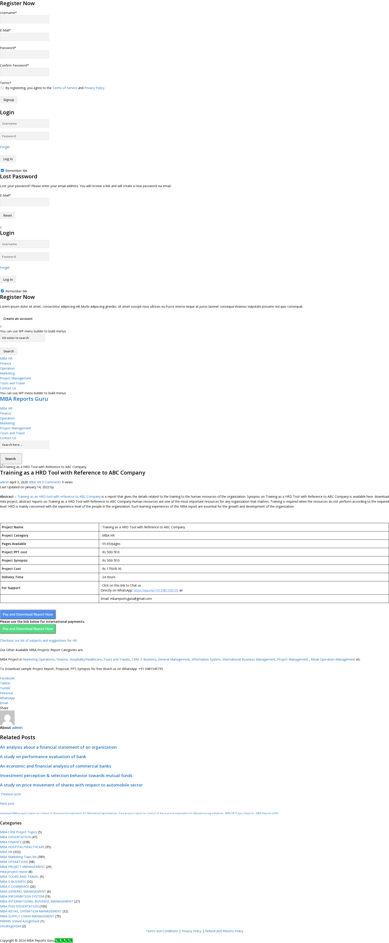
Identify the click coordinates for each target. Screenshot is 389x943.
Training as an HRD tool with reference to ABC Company (59, 496)
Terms (5, 83)
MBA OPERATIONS (14, 862)
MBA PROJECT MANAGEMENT (22, 867)
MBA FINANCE (11, 842)
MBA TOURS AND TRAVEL (19, 876)
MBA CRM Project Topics (18, 832)
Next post (7, 803)
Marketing (7, 373)
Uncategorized (10, 926)
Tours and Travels (117, 659)
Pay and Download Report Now (28, 614)
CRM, (135, 659)
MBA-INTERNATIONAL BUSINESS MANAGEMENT (36, 901)
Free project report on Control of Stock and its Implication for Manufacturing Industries (171, 813)
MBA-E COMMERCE (14, 886)
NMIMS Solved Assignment (20, 921)
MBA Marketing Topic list (18, 857)
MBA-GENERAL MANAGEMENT (23, 891)
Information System (206, 659)
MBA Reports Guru (24, 398)
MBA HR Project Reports (239, 813)
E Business (148, 659)
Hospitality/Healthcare (86, 659)
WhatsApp (7, 698)
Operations (46, 659)
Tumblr (5, 688)
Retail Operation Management (333, 659)
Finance (5, 363)
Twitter (5, 683)
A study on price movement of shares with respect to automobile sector (71, 785)
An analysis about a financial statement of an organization (58, 747)
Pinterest (6, 693)
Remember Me (16, 170)
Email (4, 703)
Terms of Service (64, 88)
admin (4, 482)
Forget (5, 147)
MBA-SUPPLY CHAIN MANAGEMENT (27, 916)
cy (200, 931)
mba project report (14, 871)
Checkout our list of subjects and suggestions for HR (38, 640)
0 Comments (51, 482)
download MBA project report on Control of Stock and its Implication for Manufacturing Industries (58, 813)
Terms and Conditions (162, 931)
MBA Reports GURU (267, 813)
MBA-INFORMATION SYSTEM (22, 896)
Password (8, 48)
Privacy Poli (190, 931)
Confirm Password (14, 65)
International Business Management (248, 659)
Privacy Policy (94, 88)
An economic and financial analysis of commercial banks (55, 766)
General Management (174, 659)
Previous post (10, 794)
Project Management (15, 378)
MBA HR (6, 358)
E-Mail (5, 30)
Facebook (7, 678)
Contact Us (8, 388)
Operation (7, 368)
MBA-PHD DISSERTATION (19, 906)
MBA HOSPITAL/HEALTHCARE (22, 847)
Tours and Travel (12, 383)
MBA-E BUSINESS (13, 881)
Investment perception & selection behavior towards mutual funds (66, 775)
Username (8, 13)
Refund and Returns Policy (224, 931)
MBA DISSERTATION (15, 837)
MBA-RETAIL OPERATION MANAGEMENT (31, 911)
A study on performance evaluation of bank (43, 756)
